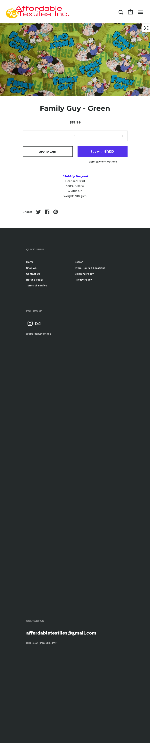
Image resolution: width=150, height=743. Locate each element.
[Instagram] (30, 323)
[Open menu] (140, 12)
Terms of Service (36, 285)
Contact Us (33, 273)
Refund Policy (34, 279)
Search (79, 261)
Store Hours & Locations (90, 268)
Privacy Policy (83, 279)
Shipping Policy (84, 273)
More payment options (102, 161)
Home (30, 261)
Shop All (31, 268)
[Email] (37, 323)
